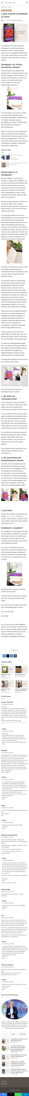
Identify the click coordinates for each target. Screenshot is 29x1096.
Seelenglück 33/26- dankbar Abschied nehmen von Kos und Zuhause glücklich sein (19, 1071)
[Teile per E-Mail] (15, 655)
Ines (2, 915)
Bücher (9, 10)
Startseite (4, 7)
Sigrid (3, 805)
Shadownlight (5, 889)
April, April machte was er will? (19, 162)
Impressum (4, 1081)
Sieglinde (4, 750)
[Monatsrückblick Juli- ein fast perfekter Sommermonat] (5, 1057)
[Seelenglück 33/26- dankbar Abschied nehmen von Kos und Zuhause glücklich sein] (5, 1071)
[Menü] (2, 3)
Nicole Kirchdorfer (7, 965)
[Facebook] (4, 655)
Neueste (5, 1034)
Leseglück (15, 650)
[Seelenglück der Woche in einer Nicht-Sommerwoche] (5, 1041)
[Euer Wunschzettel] (21, 669)
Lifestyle (9, 7)
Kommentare (22, 1034)
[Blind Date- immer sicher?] (7, 669)
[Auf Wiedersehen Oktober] (7, 684)
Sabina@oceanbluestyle (9, 835)
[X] (7, 655)
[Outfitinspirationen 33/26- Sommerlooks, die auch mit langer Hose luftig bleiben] (5, 1064)
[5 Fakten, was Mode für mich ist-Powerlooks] (21, 684)
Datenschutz (4, 1083)
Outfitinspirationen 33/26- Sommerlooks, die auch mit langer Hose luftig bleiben (18, 1063)
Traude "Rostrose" (7, 702)
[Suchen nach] (27, 3)
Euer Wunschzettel (20, 674)
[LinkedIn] (11, 655)
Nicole (3, 20)
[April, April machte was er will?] (5, 164)
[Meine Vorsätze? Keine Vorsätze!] (5, 157)
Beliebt (13, 1034)
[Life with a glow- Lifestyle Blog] (10, 2)
